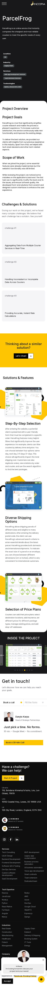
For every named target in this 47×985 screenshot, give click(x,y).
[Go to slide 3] (19, 670)
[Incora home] (38, 4)
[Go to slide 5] (24, 670)
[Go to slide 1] (15, 670)
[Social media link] (4, 839)
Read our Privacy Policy (25, 976)
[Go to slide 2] (17, 670)
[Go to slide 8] (32, 670)
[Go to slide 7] (29, 670)
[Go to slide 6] (27, 670)
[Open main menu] (4, 3)
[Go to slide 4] (22, 670)
